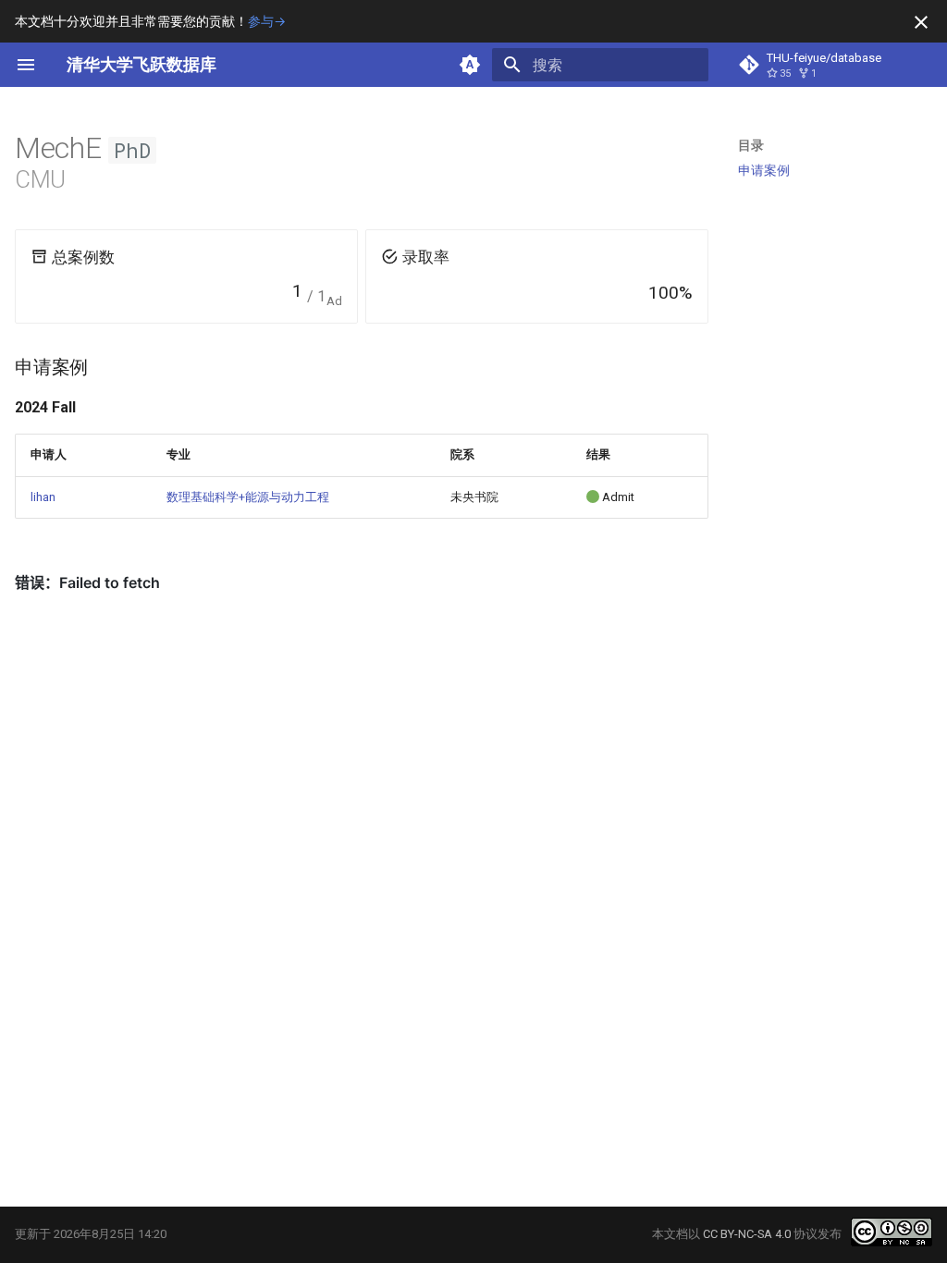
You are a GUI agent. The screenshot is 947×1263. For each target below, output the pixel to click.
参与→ (267, 21)
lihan (43, 497)
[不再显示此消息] (921, 22)
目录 (751, 145)
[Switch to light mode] (469, 64)
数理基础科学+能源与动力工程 (247, 497)
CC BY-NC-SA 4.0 (747, 1234)
